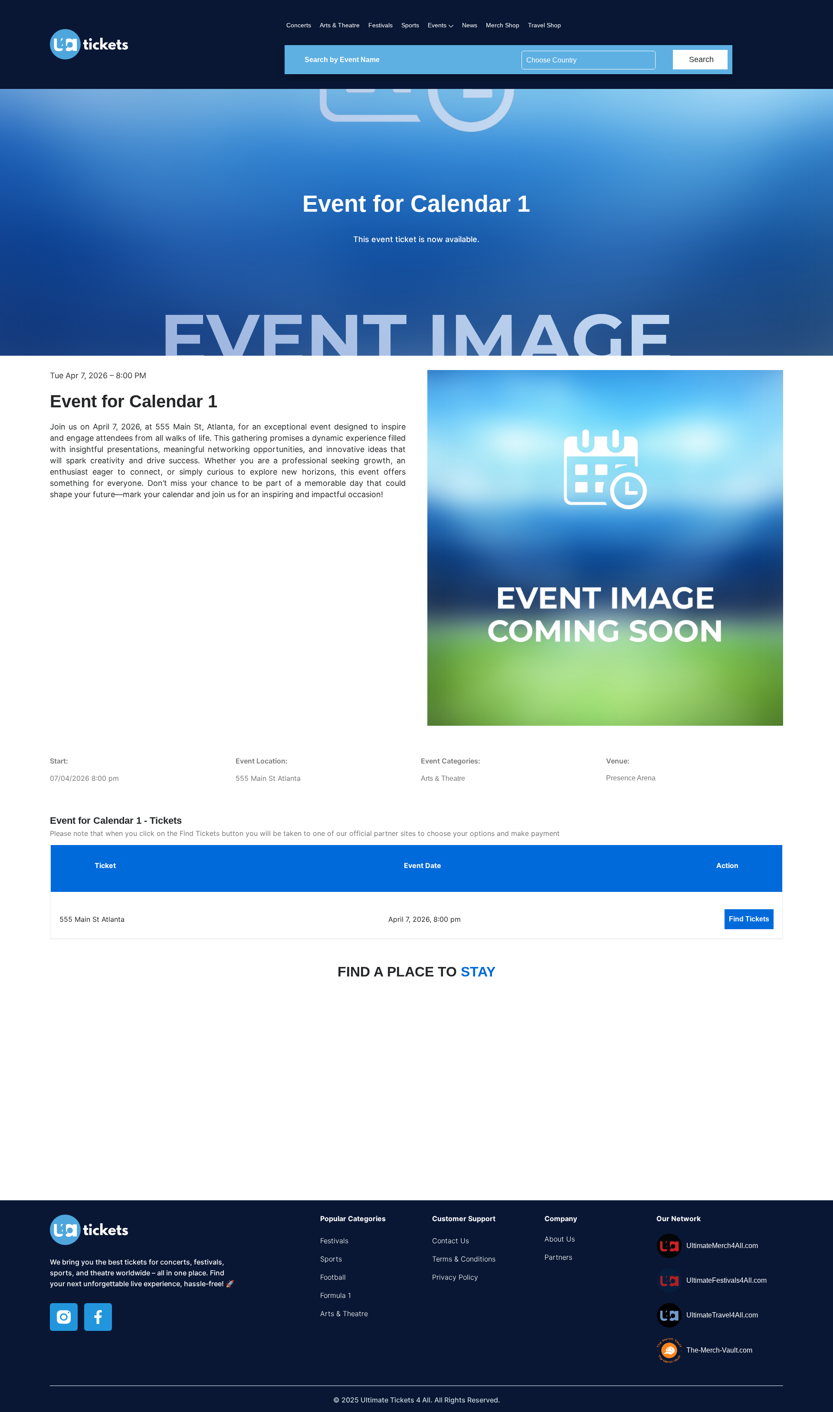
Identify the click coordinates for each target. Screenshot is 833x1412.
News (469, 25)
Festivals (380, 25)
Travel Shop (544, 25)
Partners (558, 1257)
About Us (559, 1239)
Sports (410, 25)
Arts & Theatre (340, 25)
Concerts (298, 25)
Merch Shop (502, 25)
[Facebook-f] (98, 1317)
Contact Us (450, 1240)
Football (333, 1277)
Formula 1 (335, 1295)
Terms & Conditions (463, 1259)
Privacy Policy (455, 1277)
